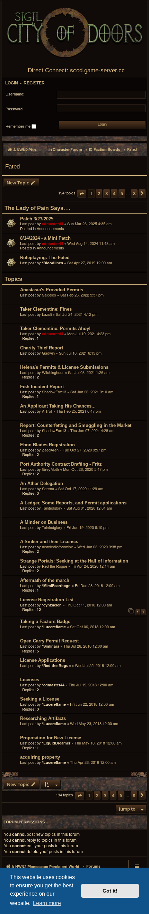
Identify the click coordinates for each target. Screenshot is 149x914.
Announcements (50, 228)
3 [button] (106, 193)
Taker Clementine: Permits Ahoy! (55, 328)
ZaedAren (50, 450)
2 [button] (99, 193)
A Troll (47, 411)
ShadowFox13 (54, 391)
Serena (48, 488)
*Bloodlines (52, 262)
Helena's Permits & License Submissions (64, 367)
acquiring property (40, 757)
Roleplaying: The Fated (45, 257)
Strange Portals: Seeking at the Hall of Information (74, 561)
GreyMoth (50, 469)
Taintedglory (52, 508)
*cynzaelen (52, 604)
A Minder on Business (44, 522)
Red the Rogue (54, 566)
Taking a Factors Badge (45, 621)
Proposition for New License (50, 737)
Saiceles (49, 295)
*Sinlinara (50, 646)
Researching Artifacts (43, 718)
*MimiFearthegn (56, 585)
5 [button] (122, 193)
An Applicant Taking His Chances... (58, 406)
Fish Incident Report (42, 386)
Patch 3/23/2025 (36, 218)
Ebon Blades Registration (47, 444)
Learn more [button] (47, 903)
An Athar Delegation (41, 483)
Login (11, 83)
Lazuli (47, 314)
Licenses (29, 679)
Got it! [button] (110, 891)
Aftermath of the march (44, 580)
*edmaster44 (53, 684)
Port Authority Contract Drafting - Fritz (61, 464)
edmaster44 (52, 223)
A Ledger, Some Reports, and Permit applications (73, 502)
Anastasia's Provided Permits (51, 289)
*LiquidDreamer (56, 743)
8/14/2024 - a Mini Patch (45, 238)
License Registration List (46, 599)
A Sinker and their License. (49, 541)
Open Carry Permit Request (49, 640)
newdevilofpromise (57, 546)
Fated (12, 166)
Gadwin (48, 353)
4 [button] (114, 193)
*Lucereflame (54, 626)
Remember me (19, 126)
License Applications (42, 660)
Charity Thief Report (41, 347)
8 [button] (134, 193)
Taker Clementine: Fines (46, 309)
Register (34, 83)
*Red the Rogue (56, 665)
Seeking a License (39, 699)
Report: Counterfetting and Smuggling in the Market (75, 425)
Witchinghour (53, 372)
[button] (81, 194)
